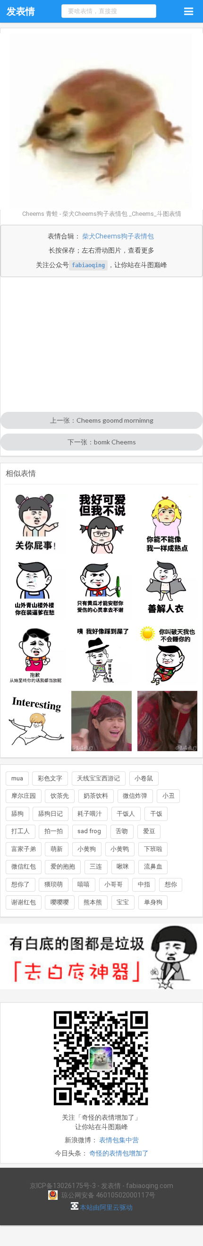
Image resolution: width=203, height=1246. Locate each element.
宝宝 (123, 902)
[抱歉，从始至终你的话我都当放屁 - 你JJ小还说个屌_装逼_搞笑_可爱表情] (36, 655)
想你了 (20, 884)
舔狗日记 (50, 813)
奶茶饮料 (96, 795)
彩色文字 (50, 778)
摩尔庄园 (23, 795)
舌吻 (122, 831)
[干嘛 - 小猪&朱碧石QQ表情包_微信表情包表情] (167, 721)
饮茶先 (60, 795)
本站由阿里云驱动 (105, 1207)
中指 (144, 884)
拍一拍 (53, 831)
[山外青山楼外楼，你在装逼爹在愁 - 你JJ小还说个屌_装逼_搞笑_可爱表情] (36, 589)
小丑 (168, 795)
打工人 (20, 831)
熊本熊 (93, 902)
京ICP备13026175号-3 (63, 1185)
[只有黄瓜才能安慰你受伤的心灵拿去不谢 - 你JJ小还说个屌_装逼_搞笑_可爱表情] (101, 589)
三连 (96, 866)
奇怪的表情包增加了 (119, 1153)
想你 (171, 884)
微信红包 (23, 866)
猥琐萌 (53, 884)
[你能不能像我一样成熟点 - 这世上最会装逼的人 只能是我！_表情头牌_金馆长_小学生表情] (167, 524)
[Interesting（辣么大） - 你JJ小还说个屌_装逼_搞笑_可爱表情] (36, 721)
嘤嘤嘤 (60, 902)
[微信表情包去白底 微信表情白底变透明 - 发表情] (101, 993)
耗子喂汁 (89, 813)
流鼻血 (153, 866)
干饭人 (126, 813)
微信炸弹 (135, 795)
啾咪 (123, 866)
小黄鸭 (119, 849)
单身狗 (153, 902)
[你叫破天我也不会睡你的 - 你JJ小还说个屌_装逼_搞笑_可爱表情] (167, 655)
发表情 (21, 11)
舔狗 (17, 813)
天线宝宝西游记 (98, 778)
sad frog (89, 831)
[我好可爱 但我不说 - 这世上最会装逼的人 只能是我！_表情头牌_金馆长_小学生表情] (101, 524)
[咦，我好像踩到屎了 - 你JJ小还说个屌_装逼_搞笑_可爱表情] (101, 655)
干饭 (156, 813)
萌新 (57, 849)
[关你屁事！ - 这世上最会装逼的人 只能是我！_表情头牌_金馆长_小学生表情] (36, 524)
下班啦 (153, 849)
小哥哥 (113, 884)
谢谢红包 (23, 902)
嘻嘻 (83, 884)
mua (17, 778)
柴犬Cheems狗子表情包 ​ (118, 236)
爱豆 (149, 831)
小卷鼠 (144, 778)
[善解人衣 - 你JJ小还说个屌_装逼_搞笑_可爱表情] (167, 589)
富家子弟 (23, 849)
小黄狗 (86, 849)
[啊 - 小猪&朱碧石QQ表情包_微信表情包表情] (101, 721)
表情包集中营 (119, 1140)
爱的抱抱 (63, 866)
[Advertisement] (101, 345)
